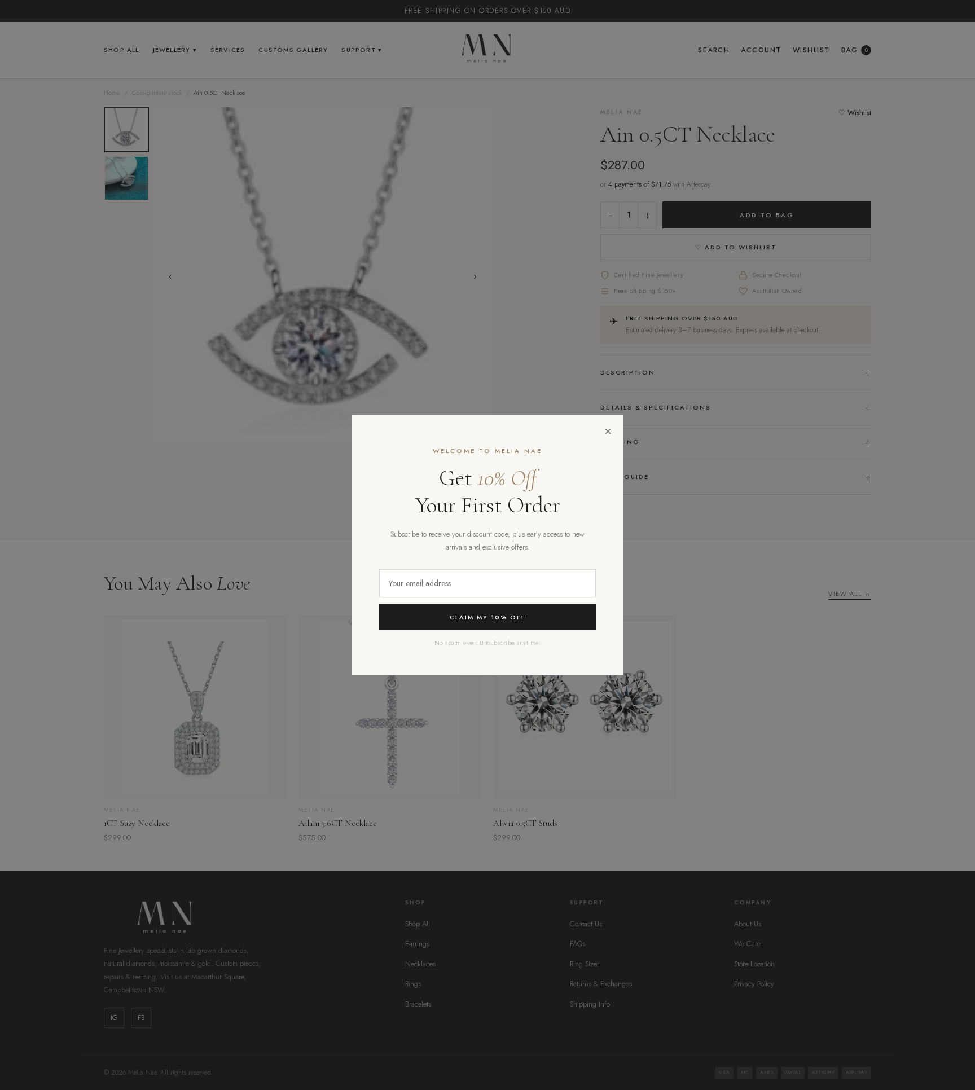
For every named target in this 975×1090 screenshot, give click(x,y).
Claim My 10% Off (488, 617)
